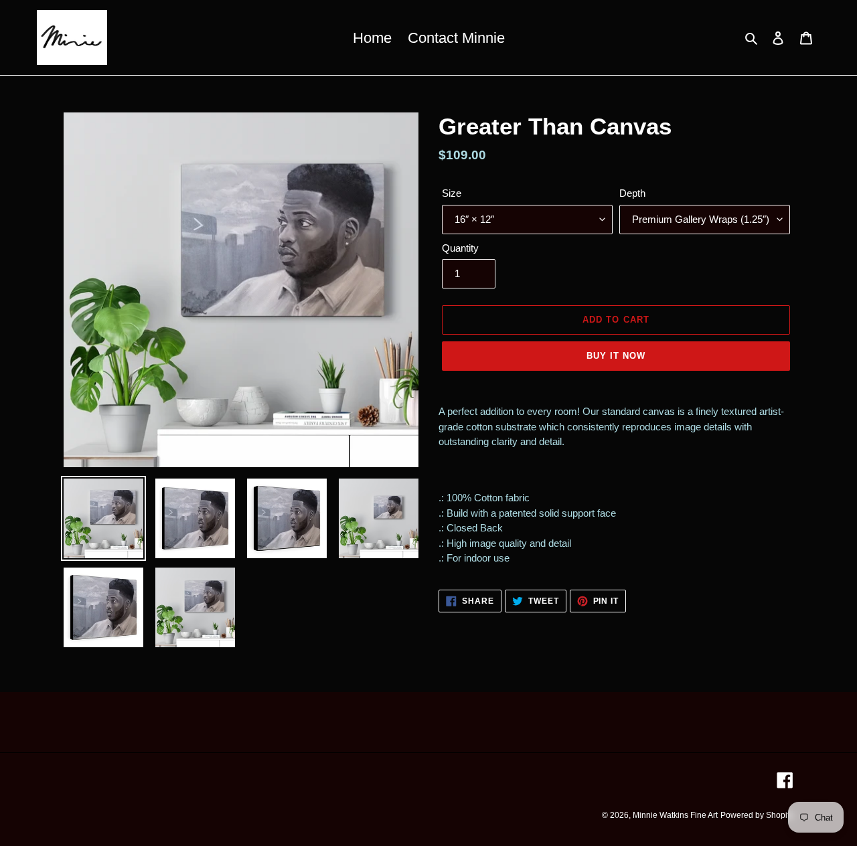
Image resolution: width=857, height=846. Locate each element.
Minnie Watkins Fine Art (675, 815)
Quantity (460, 248)
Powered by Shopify (756, 815)
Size (451, 193)
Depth (632, 193)
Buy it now (616, 356)
